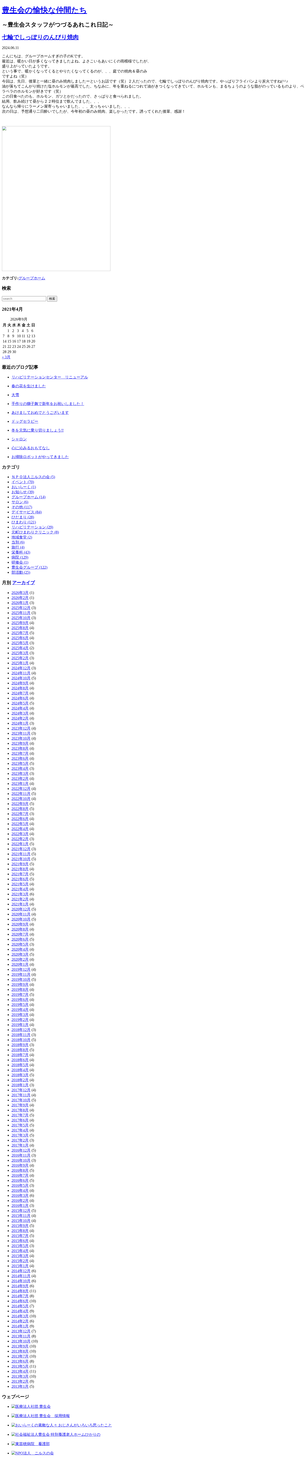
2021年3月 (20, 894)
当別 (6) (17, 542)
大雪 (15, 395)
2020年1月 (20, 964)
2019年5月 (20, 1005)
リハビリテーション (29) (32, 527)
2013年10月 (21, 1341)
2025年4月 (20, 648)
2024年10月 (21, 678)
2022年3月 (20, 834)
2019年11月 (21, 974)
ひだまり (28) (22, 517)
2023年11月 (21, 733)
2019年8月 (20, 989)
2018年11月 (21, 1035)
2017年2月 (20, 1140)
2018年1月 (20, 1085)
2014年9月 (20, 1286)
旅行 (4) (17, 547)
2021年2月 (20, 899)
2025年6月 (20, 638)
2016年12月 (21, 1150)
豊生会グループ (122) (29, 567)
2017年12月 (21, 1090)
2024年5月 (20, 703)
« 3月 (6, 357)
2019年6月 (20, 1000)
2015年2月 (20, 1261)
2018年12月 (21, 1030)
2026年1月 (20, 603)
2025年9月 (20, 623)
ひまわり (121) (23, 522)
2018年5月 (20, 1065)
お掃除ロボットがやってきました (40, 457)
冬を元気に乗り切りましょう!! (37, 430)
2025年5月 (20, 643)
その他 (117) (21, 507)
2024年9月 (20, 683)
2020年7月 (20, 934)
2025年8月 (20, 628)
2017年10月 (21, 1100)
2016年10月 (21, 1160)
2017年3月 (20, 1135)
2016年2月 (20, 1200)
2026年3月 (20, 593)
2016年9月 (20, 1165)
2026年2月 (20, 598)
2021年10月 (21, 859)
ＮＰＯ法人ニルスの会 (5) (33, 477)
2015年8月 (20, 1231)
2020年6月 (20, 939)
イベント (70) (22, 482)
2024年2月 (20, 718)
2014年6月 (20, 1301)
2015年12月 (21, 1211)
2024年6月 (20, 698)
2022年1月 (20, 844)
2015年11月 (21, 1216)
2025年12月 (21, 608)
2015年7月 (20, 1236)
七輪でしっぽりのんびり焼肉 (40, 37)
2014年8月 (20, 1291)
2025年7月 (20, 633)
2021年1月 (20, 904)
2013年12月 (21, 1331)
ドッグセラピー (24, 421)
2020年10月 (21, 919)
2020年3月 (20, 954)
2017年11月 (21, 1095)
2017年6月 (20, 1120)
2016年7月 (20, 1175)
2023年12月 (21, 728)
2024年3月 (20, 713)
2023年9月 (20, 743)
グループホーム (31, 278)
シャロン (19, 439)
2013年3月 (20, 1376)
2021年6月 (20, 879)
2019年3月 (20, 1015)
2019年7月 (20, 995)
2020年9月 (20, 924)
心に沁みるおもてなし (30, 448)
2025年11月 (21, 613)
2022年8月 (20, 809)
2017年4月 (20, 1130)
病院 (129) (19, 557)
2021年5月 (20, 884)
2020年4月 (20, 949)
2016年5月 (20, 1185)
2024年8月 (20, 688)
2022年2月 (20, 839)
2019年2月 (20, 1020)
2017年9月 (20, 1105)
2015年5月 (20, 1246)
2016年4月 (20, 1190)
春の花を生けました (28, 386)
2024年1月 (20, 723)
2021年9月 (20, 864)
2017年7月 (20, 1115)
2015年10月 (21, 1221)
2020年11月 (21, 914)
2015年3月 (20, 1256)
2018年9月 (20, 1045)
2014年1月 (20, 1326)
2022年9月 (20, 804)
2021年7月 (20, 874)
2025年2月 (20, 658)
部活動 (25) (20, 572)
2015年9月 (20, 1226)
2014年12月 (21, 1271)
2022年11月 (21, 794)
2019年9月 (20, 984)
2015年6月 (20, 1241)
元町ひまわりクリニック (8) (35, 532)
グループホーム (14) (28, 497)
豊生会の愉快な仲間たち (44, 10)
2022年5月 (20, 824)
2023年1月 (20, 784)
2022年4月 (20, 829)
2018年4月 (20, 1070)
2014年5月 (20, 1306)
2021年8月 (20, 869)
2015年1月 (20, 1266)
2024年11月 (21, 673)
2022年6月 (20, 819)
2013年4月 (20, 1371)
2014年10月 (21, 1281)
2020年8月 (20, 929)
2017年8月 (20, 1110)
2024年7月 (20, 693)
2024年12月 (21, 668)
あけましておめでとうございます (40, 412)
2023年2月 (20, 778)
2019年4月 (20, 1010)
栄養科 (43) (20, 552)
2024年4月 (20, 708)
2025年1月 (20, 663)
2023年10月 (21, 738)
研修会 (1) (19, 562)
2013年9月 (20, 1346)
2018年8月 (20, 1050)
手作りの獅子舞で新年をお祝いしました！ (47, 404)
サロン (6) (19, 502)
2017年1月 (20, 1145)
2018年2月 (20, 1080)
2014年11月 (21, 1276)
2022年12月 (21, 789)
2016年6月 (20, 1180)
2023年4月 (20, 768)
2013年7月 (20, 1356)
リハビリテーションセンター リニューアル (49, 377)
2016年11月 (21, 1155)
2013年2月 (20, 1381)
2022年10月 (21, 799)
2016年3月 (20, 1195)
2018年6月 (20, 1060)
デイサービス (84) (26, 512)
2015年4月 (20, 1251)
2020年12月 (21, 909)
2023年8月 (20, 748)
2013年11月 (21, 1336)
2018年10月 (21, 1040)
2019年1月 (20, 1025)
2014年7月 (20, 1296)
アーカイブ (23, 582)
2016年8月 (20, 1170)
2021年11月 (21, 854)
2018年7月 (20, 1055)
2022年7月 (20, 814)
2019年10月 (21, 979)
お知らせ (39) (22, 492)
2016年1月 (20, 1205)
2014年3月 (20, 1316)
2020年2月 (20, 959)
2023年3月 (20, 773)
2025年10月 (21, 618)
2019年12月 (21, 969)
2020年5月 (20, 944)
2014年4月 (20, 1311)
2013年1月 (20, 1386)
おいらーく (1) (23, 487)
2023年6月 (20, 758)
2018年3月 (20, 1075)
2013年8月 (20, 1351)
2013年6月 (20, 1361)
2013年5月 (20, 1366)
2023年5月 (20, 763)
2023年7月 (20, 753)
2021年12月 (21, 849)
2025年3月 (20, 653)
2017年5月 (20, 1125)
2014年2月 (20, 1321)
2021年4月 (20, 889)
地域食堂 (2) (21, 537)
